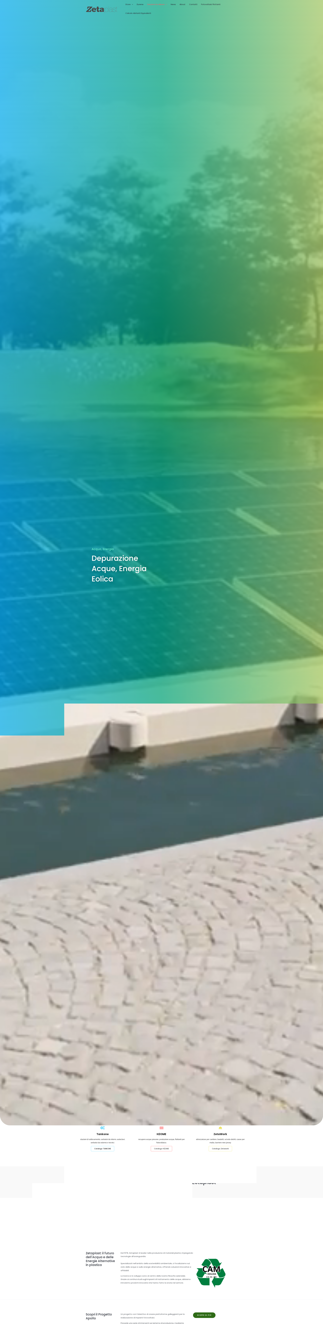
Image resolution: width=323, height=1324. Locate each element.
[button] (132, 4)
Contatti (193, 4)
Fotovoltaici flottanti (210, 4)
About (182, 4)
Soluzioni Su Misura (156, 4)
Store (128, 4)
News (173, 4)
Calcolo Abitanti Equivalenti (138, 13)
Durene (140, 4)
